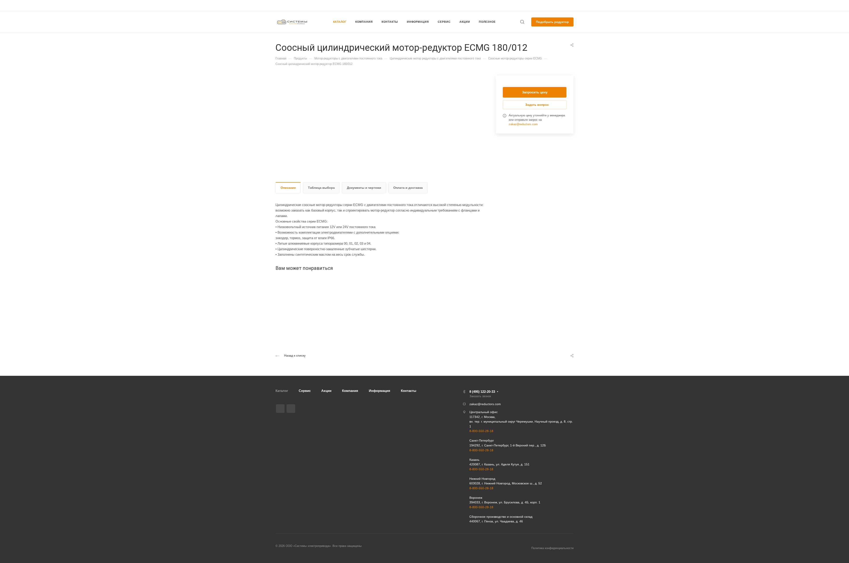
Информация (379, 391)
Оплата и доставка (408, 187)
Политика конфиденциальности (552, 548)
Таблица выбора (321, 187)
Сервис (305, 391)
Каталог (281, 391)
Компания (350, 391)
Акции (326, 391)
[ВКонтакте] (280, 408)
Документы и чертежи (364, 187)
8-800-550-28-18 (481, 431)
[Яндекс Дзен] (291, 408)
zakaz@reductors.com (422, 5)
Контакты (408, 391)
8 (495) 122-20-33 (531, 5)
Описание (288, 187)
